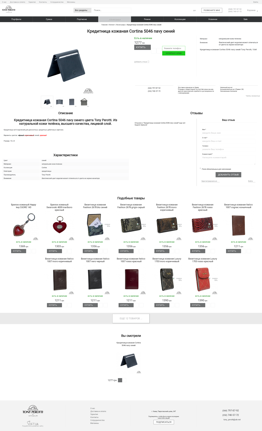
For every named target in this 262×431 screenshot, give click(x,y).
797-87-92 (235, 9)
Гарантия (32, 2)
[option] (65, 65)
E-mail (204, 138)
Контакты (43, 2)
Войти (250, 181)
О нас (4, 2)
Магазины (71, 2)
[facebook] (238, 2)
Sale (245, 19)
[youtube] (244, 2)
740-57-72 (235, 11)
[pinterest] (248, 2)
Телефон (205, 146)
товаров (134, 318)
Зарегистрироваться (209, 181)
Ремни (147, 19)
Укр (194, 14)
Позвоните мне (212, 10)
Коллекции (179, 19)
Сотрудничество (57, 2)
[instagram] (241, 2)
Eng (194, 18)
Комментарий (207, 154)
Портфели (16, 19)
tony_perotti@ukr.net (232, 420)
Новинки (212, 19)
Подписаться (163, 422)
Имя (204, 129)
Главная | (104, 25)
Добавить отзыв (140, 62)
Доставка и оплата (17, 2)
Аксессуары (114, 19)
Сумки (49, 19)
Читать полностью (253, 96)
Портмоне (82, 19)
